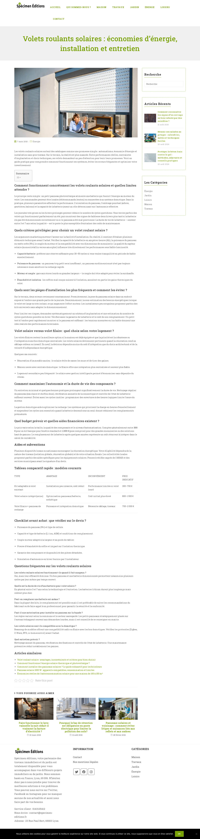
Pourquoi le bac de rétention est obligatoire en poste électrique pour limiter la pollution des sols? (76, 727)
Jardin (148, 195)
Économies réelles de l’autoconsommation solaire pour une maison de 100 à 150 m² (60, 673)
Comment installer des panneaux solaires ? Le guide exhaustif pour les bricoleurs (59, 666)
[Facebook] (84, 772)
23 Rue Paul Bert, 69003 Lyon (42, 820)
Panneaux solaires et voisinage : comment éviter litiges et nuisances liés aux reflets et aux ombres (118, 727)
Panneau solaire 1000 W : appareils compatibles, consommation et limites (55, 670)
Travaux (148, 208)
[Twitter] (76, 772)
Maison (148, 204)
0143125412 (39, 808)
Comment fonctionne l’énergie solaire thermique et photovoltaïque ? (53, 663)
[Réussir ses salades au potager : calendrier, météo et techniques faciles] (150, 138)
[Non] (196, 833)
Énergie (36, 141)
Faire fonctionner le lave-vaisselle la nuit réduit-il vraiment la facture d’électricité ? (34, 727)
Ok (179, 834)
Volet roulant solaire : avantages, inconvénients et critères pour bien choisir (56, 659)
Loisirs (148, 199)
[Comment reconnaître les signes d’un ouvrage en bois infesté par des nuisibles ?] (150, 118)
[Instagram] (91, 772)
